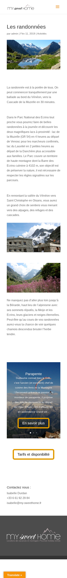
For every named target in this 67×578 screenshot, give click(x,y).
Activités (41, 33)
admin (14, 33)
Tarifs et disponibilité (33, 454)
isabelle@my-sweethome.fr (24, 502)
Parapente (33, 374)
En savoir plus (33, 423)
